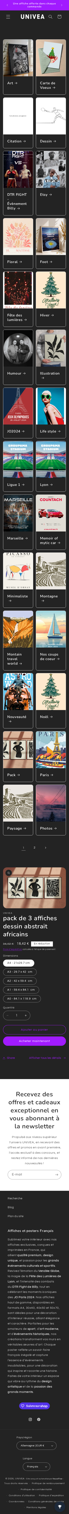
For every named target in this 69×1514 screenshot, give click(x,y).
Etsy (44, 194)
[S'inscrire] (56, 1174)
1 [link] (24, 847)
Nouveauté (16, 717)
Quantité (8, 1007)
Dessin (46, 141)
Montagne (49, 596)
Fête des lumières (14, 317)
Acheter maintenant (34, 1041)
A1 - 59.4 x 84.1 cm (21, 989)
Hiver (44, 315)
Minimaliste (17, 596)
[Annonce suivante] (62, 5)
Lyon (44, 485)
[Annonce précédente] (7, 5)
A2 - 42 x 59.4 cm (19, 980)
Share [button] (11, 1058)
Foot (44, 262)
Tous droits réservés (16, 1483)
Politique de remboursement (48, 1483)
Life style (48, 431)
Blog (11, 1207)
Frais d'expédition (12, 949)
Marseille (15, 538)
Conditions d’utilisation (22, 1495)
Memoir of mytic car (49, 540)
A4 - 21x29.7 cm (18, 962)
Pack (11, 775)
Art (10, 83)
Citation (14, 141)
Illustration (50, 373)
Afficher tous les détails (45, 1058)
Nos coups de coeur (49, 656)
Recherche (15, 1198)
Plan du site (16, 1216)
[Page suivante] (45, 847)
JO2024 (13, 431)
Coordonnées (17, 1502)
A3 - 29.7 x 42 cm (19, 971)
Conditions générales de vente (46, 1502)
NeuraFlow (58, 1479)
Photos (46, 828)
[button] (8, 16)
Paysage (14, 828)
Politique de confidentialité (36, 1489)
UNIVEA (19, 1479)
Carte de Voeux (47, 85)
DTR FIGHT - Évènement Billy (17, 201)
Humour (14, 373)
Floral (12, 262)
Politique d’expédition (51, 1495)
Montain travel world (14, 659)
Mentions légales (36, 1507)
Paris (44, 775)
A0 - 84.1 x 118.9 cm (22, 998)
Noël (44, 717)
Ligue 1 (13, 485)
